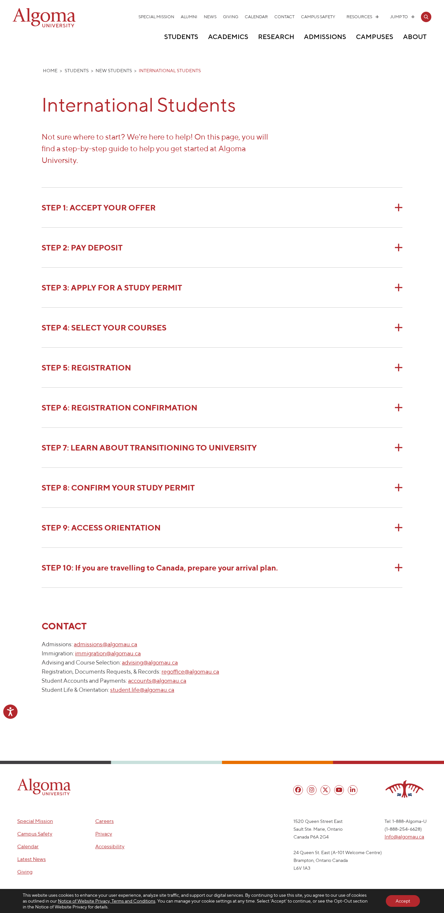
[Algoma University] (44, 26)
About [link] (414, 36)
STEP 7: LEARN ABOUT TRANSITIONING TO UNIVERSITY (149, 447)
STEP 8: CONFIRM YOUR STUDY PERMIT (119, 487)
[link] (426, 17)
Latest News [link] (31, 859)
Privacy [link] (103, 834)
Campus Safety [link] (318, 16)
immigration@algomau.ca (108, 653)
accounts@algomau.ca (157, 680)
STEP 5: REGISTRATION (86, 367)
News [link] (210, 16)
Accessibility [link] (109, 846)
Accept (403, 901)
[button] (44, 787)
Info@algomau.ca (404, 837)
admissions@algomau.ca (105, 644)
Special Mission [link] (156, 16)
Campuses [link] (374, 36)
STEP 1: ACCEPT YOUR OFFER (99, 207)
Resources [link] (359, 16)
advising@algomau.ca (150, 662)
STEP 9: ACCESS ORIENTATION (101, 527)
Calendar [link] (256, 16)
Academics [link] (228, 36)
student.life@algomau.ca (142, 689)
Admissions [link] (325, 36)
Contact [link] (284, 16)
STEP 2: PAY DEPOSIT (82, 247)
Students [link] (181, 36)
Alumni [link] (189, 16)
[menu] (298, 790)
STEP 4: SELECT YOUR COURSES (104, 327)
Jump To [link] (399, 16)
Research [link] (276, 36)
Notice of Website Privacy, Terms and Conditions (106, 901)
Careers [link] (104, 821)
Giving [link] (230, 16)
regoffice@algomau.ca (190, 671)
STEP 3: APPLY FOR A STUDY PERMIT (113, 287)
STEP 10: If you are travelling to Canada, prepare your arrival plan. (160, 567)
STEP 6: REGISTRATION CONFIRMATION (119, 407)
